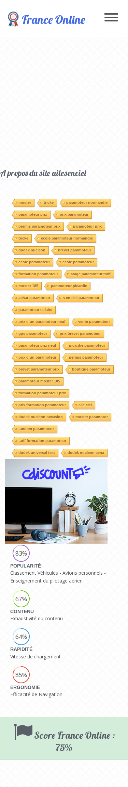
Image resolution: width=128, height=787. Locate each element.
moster (24, 202)
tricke (49, 202)
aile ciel (85, 405)
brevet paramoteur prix (38, 369)
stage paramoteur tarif (91, 274)
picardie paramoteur (87, 345)
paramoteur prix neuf (37, 345)
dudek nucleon (31, 250)
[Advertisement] (64, 100)
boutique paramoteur (91, 369)
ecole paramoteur (34, 262)
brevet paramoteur (74, 250)
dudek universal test (36, 452)
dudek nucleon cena (86, 452)
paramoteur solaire (35, 310)
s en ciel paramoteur (81, 298)
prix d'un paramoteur (37, 357)
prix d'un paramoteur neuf (42, 321)
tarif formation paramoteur (42, 441)
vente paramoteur (94, 321)
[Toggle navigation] (111, 18)
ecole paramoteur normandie (67, 238)
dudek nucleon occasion (40, 417)
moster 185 (28, 286)
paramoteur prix (32, 214)
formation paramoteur (38, 274)
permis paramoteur (86, 357)
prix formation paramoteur (42, 405)
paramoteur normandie (87, 202)
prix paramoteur (74, 214)
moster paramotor (91, 417)
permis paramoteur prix (39, 226)
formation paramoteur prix (42, 393)
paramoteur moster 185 (39, 381)
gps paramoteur (32, 333)
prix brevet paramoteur (80, 333)
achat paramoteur (34, 298)
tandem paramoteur (36, 429)
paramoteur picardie (69, 286)
